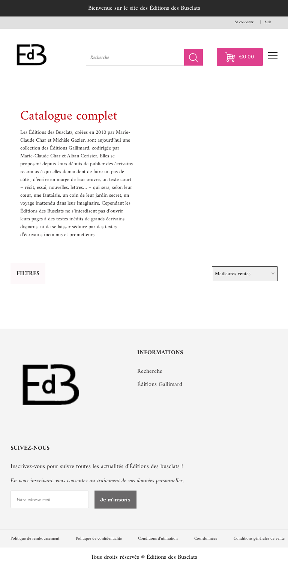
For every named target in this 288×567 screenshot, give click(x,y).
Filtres (27, 273)
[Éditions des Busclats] (51, 419)
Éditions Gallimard (159, 384)
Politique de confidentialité (99, 538)
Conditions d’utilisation (158, 538)
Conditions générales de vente (259, 538)
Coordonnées (205, 538)
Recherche (149, 371)
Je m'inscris (115, 500)
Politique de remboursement (34, 538)
